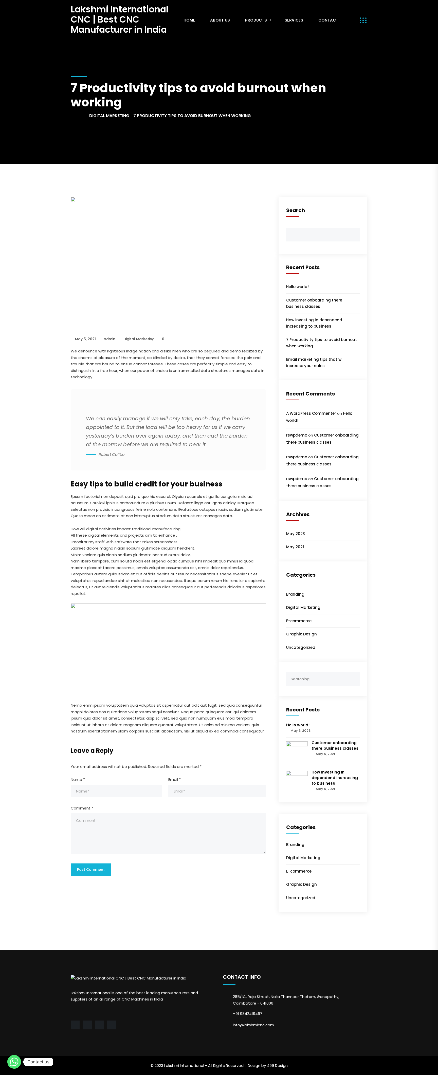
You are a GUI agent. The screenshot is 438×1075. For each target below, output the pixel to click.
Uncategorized (300, 647)
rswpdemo (296, 435)
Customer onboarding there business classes (335, 745)
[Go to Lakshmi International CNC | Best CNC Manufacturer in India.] (78, 115)
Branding (295, 594)
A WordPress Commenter (311, 413)
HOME (189, 20)
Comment (82, 808)
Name (78, 779)
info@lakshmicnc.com (253, 1025)
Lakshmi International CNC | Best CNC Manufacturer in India (119, 19)
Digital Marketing (139, 339)
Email (174, 779)
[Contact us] (14, 1062)
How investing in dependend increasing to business (335, 777)
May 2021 (295, 547)
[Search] (356, 676)
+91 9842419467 (247, 1013)
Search (295, 210)
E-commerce (299, 621)
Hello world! (297, 286)
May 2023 (295, 533)
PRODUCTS (256, 20)
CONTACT (328, 20)
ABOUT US (220, 20)
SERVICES (294, 20)
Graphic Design (301, 634)
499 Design (277, 1065)
